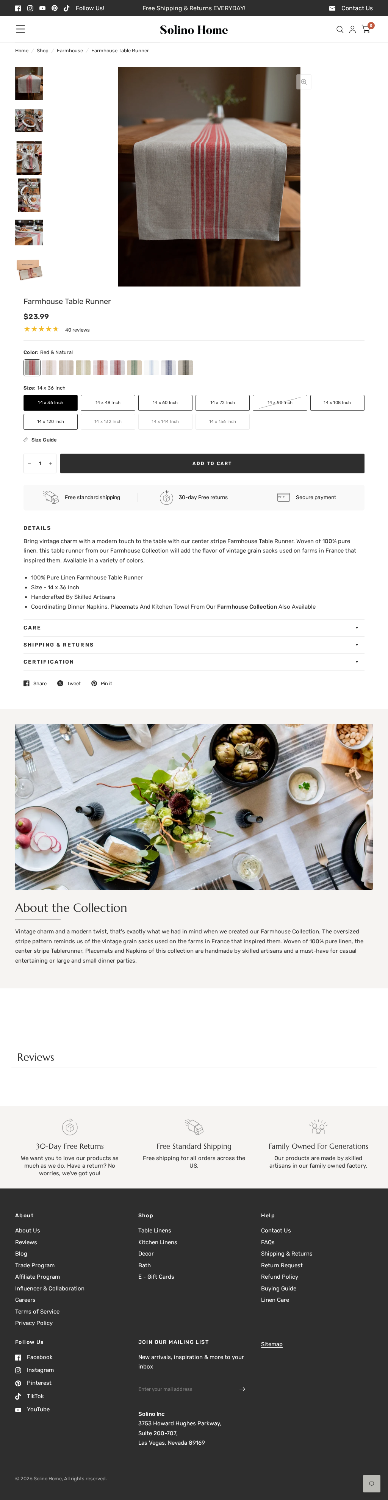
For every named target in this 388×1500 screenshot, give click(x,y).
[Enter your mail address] (242, 1389)
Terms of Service (37, 1311)
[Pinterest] (55, 8)
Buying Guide (278, 1288)
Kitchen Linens (157, 1242)
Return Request (282, 1265)
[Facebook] (18, 8)
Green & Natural (134, 367)
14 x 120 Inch (50, 421)
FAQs (268, 1242)
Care (32, 628)
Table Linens (154, 1230)
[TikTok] (67, 8)
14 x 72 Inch (222, 402)
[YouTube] (42, 8)
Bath (144, 1265)
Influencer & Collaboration (49, 1288)
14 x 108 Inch (337, 402)
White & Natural (66, 367)
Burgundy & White (117, 367)
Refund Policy (279, 1276)
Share (40, 683)
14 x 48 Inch (108, 402)
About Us (27, 1230)
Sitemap (272, 1344)
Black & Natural (185, 367)
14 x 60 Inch (165, 402)
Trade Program (35, 1265)
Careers (25, 1299)
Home (21, 50)
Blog (21, 1253)
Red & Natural (32, 367)
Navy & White (168, 367)
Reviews (26, 1242)
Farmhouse (70, 50)
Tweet (74, 683)
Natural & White (49, 367)
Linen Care (275, 1299)
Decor (146, 1253)
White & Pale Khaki (83, 367)
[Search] (340, 29)
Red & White (100, 367)
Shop (42, 50)
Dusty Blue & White (151, 367)
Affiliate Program (37, 1276)
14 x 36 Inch (50, 402)
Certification (48, 662)
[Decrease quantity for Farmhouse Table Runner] (29, 463)
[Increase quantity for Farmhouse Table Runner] (50, 463)
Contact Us (276, 1230)
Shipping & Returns (58, 645)
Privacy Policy (34, 1323)
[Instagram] (30, 8)
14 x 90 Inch (280, 402)
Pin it (106, 683)
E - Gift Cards (156, 1276)
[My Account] (352, 29)
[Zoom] (303, 81)
